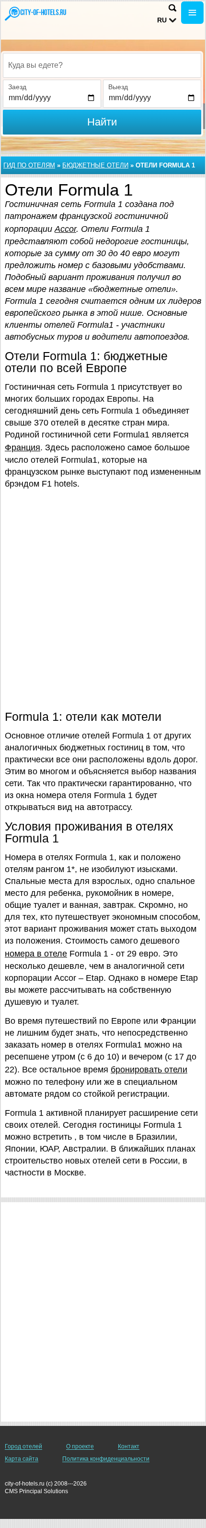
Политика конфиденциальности (105, 1458)
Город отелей (23, 1446)
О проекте (80, 1446)
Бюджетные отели (95, 165)
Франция (22, 447)
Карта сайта (21, 1458)
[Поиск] (172, 7)
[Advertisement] (103, 599)
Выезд (118, 87)
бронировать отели (149, 1069)
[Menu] (192, 12)
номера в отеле (36, 953)
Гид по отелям (29, 165)
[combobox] (102, 65)
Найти (102, 122)
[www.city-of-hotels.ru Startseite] (36, 13)
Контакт (128, 1446)
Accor (65, 229)
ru (162, 20)
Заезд (17, 87)
